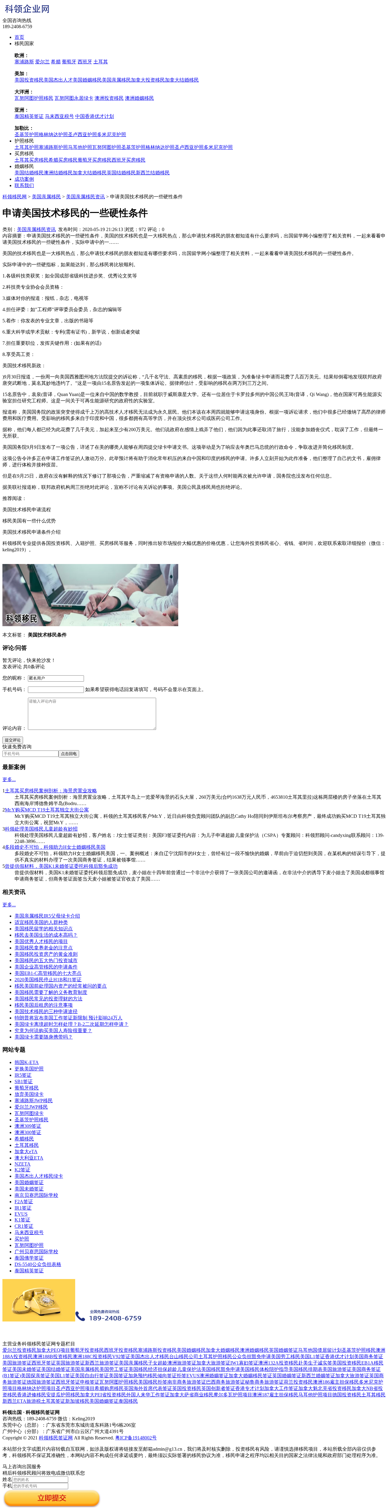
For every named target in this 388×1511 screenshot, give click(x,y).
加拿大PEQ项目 (53, 1350)
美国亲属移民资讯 (85, 196)
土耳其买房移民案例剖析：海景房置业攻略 (51, 790)
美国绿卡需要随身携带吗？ (44, 1036)
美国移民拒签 (152, 1382)
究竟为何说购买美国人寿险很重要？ (53, 1030)
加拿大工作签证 (281, 1388)
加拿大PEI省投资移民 (103, 1394)
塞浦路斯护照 (53, 147)
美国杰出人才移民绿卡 (39, 1176)
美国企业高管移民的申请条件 (46, 966)
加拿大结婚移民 (182, 79)
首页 (19, 37)
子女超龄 (157, 1362)
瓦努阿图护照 (106, 147)
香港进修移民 (31, 1394)
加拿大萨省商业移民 (191, 1394)
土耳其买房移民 (31, 160)
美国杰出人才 (58, 79)
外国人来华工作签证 (148, 1394)
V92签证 (121, 1356)
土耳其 (100, 61)
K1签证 (22, 1219)
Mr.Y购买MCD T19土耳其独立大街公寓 (47, 809)
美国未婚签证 (29, 1188)
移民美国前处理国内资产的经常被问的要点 (61, 986)
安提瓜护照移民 (63, 1394)
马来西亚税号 (59, 116)
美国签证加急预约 (128, 1375)
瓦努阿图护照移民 (34, 98)
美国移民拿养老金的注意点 (44, 947)
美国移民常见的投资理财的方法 (48, 998)
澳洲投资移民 (109, 98)
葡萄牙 (69, 61)
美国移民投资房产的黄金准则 (46, 954)
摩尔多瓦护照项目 (232, 1394)
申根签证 (89, 1382)
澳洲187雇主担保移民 (275, 1394)
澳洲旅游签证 (181, 1362)
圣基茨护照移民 (31, 1119)
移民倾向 (157, 1375)
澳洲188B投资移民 (52, 1356)
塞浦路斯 (24, 61)
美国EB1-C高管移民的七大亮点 (48, 973)
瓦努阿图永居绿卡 (74, 98)
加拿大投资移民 (148, 79)
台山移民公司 (183, 1356)
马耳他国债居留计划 (320, 1350)
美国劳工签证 (114, 1369)
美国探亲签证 (35, 1375)
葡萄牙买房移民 (95, 160)
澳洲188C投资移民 (92, 1356)
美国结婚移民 (29, 172)
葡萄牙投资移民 (87, 1350)
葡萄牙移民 (27, 1087)
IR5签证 (23, 1075)
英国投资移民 (186, 1388)
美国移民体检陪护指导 (264, 1369)
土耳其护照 (27, 147)
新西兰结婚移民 (153, 172)
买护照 (22, 1238)
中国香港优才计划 (94, 116)
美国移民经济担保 (148, 1369)
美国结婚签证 (55, 1369)
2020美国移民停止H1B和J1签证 (48, 979)
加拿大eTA (26, 1151)
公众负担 (242, 1356)
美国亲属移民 (116, 79)
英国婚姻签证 (283, 1350)
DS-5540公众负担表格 (38, 1264)
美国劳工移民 (285, 1356)
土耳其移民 (27, 1145)
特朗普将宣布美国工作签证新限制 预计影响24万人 (68, 1017)
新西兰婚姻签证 (318, 1375)
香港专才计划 (249, 1388)
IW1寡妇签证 (244, 1362)
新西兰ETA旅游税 (21, 1401)
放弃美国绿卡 (29, 1094)
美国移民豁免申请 (220, 1369)
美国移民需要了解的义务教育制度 (51, 992)
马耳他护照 (80, 147)
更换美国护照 (29, 1068)
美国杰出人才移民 (149, 1356)
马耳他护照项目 (315, 1394)
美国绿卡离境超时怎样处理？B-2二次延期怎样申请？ (72, 1024)
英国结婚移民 (121, 172)
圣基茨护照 (27, 134)
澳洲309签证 (28, 1126)
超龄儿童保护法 (184, 1369)
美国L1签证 (312, 1356)
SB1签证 (24, 1081)
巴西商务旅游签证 (225, 1382)
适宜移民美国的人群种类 (41, 922)
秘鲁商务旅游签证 (264, 1382)
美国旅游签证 (17, 1362)
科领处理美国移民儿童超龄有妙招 (41, 828)
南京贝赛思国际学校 (36, 1195)
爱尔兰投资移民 (19, 1350)
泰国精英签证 (29, 116)
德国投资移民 (346, 1394)
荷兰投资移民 (298, 1382)
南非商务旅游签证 (186, 1382)
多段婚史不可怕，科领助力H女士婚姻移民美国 (55, 847)
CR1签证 (24, 1226)
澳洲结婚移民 (58, 172)
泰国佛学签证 (29, 1258)
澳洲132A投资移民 (278, 1362)
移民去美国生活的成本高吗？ (46, 935)
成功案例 (24, 179)
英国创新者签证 (218, 1388)
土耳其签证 (53, 1401)
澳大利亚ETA (29, 1157)
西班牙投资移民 (121, 1350)
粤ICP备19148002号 (136, 1437)
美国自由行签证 (92, 1375)
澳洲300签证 (28, 1132)
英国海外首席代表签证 (148, 1388)
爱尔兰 (42, 61)
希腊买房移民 (63, 160)
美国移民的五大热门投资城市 (46, 960)
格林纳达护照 (53, 134)
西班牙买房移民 (129, 160)
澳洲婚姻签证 (214, 1375)
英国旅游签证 (70, 1362)
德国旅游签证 (41, 1382)
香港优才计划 (339, 1356)
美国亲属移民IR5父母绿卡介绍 (47, 915)
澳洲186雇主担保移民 (336, 1382)
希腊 (56, 61)
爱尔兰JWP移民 (31, 1107)
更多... (9, 779)
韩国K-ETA (27, 1062)
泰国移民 (128, 1401)
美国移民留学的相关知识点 (44, 928)
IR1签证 (23, 1207)
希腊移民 (24, 1138)
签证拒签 (176, 1375)
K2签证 (22, 1169)
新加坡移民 (77, 1401)
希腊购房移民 (109, 1388)
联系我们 (24, 185)
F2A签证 (24, 1201)
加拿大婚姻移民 (223, 1350)
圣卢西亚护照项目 (75, 1388)
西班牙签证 (44, 1362)
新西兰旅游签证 (102, 1362)
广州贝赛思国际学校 (36, 1251)
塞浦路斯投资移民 (157, 1350)
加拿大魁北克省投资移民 (325, 1388)
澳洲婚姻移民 (139, 98)
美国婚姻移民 (87, 79)
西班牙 (85, 61)
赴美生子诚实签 (315, 1362)
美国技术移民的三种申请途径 (46, 1011)
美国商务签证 (368, 1356)
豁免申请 (261, 1356)
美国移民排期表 (306, 1369)
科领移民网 (14, 196)
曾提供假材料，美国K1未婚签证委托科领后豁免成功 (61, 866)
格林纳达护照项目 (36, 1388)
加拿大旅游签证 (213, 1362)
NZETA (23, 1164)
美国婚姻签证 (29, 1182)
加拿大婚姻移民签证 (250, 1375)
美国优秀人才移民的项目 (41, 941)
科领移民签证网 (56, 1437)
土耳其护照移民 (215, 1356)
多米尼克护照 (111, 134)
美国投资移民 (29, 79)
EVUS (21, 1214)
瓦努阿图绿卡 (29, 1113)
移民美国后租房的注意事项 (44, 1005)
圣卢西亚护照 (82, 134)
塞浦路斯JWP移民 (34, 1100)
